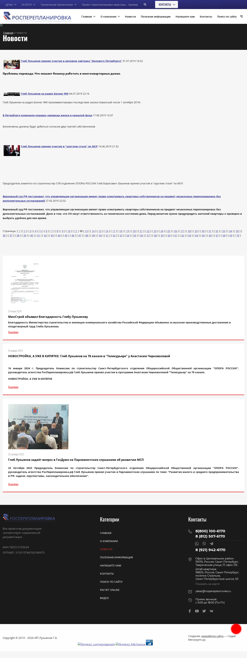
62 (182, 235)
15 (100, 231)
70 (237, 235)
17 (113, 231)
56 (141, 235)
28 (189, 231)
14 (93, 231)
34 (230, 231)
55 (134, 235)
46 (72, 235)
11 (75, 231)
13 (86, 231)
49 (93, 235)
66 (210, 235)
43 (52, 235)
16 (106, 231)
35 (237, 231)
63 (189, 235)
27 (182, 231)
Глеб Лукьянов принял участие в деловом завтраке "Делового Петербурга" (71, 61)
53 (121, 235)
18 (120, 231)
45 (66, 235)
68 (224, 235)
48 (86, 235)
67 (217, 235)
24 (161, 231)
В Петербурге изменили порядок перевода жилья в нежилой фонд (47, 115)
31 (209, 231)
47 (79, 235)
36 (4, 235)
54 (127, 235)
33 (223, 231)
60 (169, 235)
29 (196, 231)
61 (175, 235)
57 (148, 235)
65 (203, 235)
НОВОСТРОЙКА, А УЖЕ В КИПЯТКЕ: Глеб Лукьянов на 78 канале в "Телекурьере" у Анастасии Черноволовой (89, 356)
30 (203, 231)
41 (38, 235)
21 (141, 231)
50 (100, 235)
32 (216, 231)
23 (155, 231)
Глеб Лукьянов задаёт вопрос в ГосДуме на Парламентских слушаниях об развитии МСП (76, 460)
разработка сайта (212, 636)
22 (148, 231)
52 (114, 235)
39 (24, 235)
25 (168, 231)
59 (162, 235)
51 (107, 235)
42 (45, 235)
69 (230, 235)
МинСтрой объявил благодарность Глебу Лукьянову (48, 317)
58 (155, 235)
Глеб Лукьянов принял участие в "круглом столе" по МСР (59, 146)
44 (59, 235)
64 (196, 235)
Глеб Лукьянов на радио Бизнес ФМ (44, 93)
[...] (143, 4)
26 (175, 231)
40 (31, 235)
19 (127, 231)
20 (134, 231)
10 (68, 231)
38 (17, 235)
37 (11, 235)
